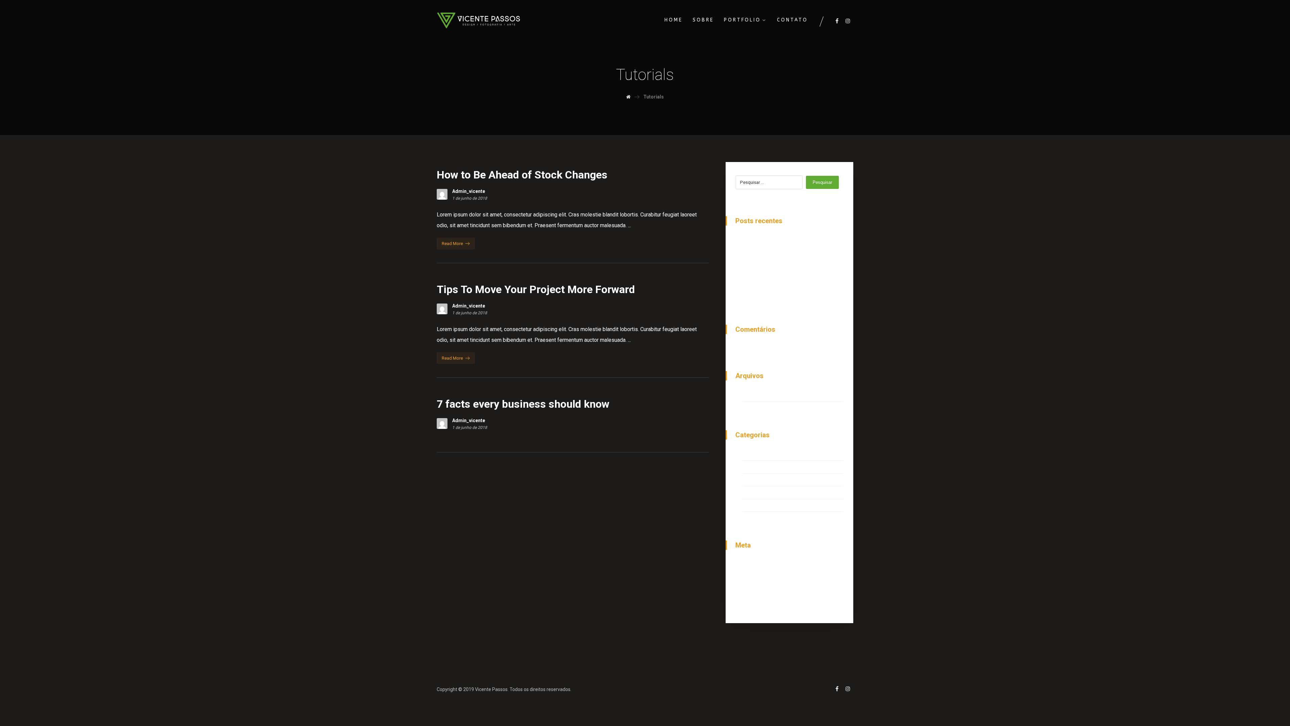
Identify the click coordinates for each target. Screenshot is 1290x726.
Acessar (752, 565)
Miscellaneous (759, 468)
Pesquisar (822, 182)
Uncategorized (759, 506)
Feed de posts (759, 577)
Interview (753, 455)
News (749, 480)
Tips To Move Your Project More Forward (790, 266)
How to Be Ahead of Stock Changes (784, 241)
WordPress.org (760, 602)
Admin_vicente (468, 191)
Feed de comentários (767, 590)
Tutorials (752, 493)
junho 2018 (755, 396)
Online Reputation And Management (784, 253)
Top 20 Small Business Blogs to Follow (788, 278)
